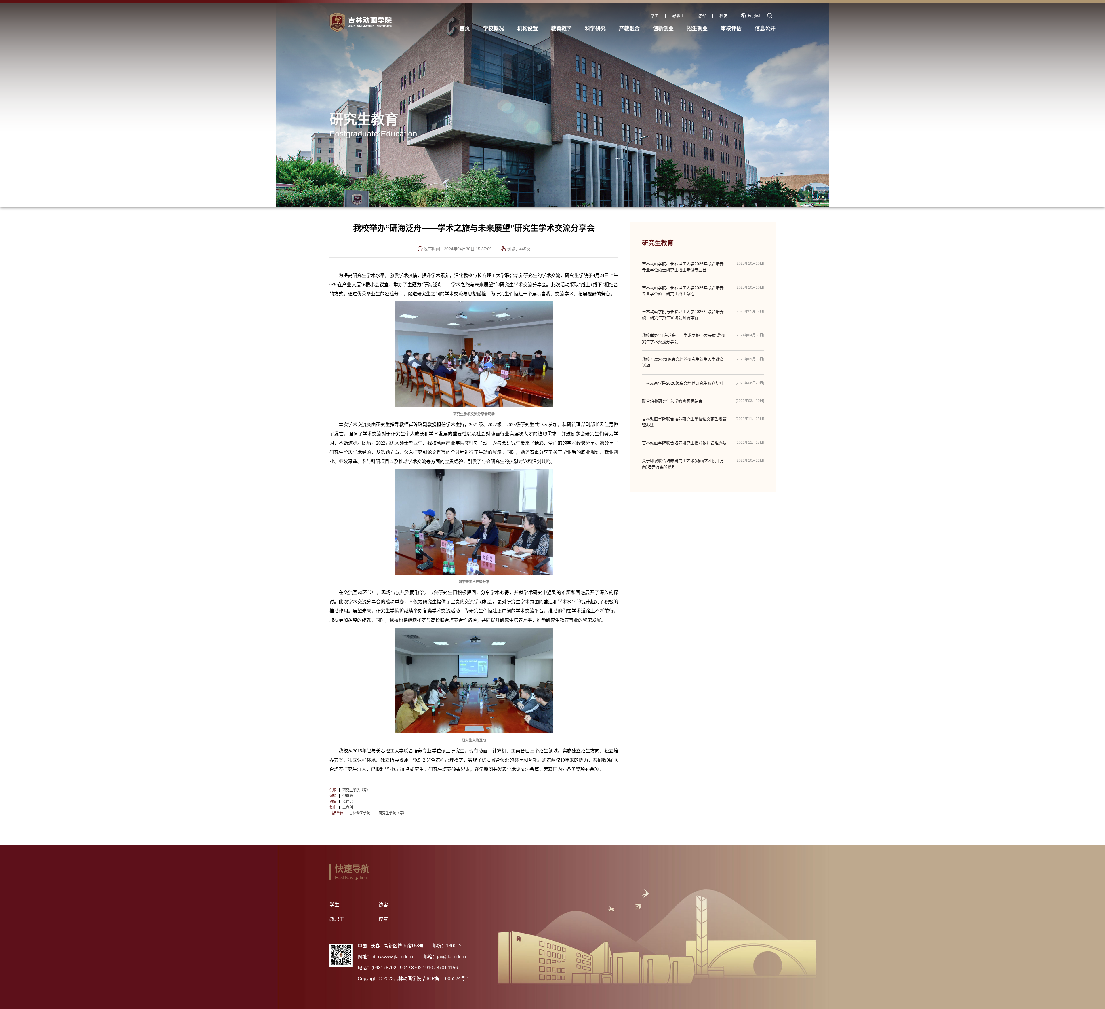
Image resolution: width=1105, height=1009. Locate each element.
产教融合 (629, 28)
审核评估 (731, 28)
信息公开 (765, 28)
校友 (723, 16)
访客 (702, 16)
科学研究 (595, 28)
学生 (655, 16)
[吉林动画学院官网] (394, 23)
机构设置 (527, 28)
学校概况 (493, 28)
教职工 (678, 16)
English (754, 16)
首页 (465, 28)
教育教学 (561, 28)
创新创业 (663, 28)
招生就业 (697, 28)
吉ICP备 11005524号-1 (445, 978)
